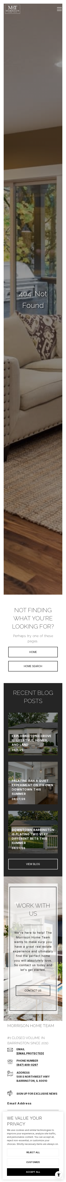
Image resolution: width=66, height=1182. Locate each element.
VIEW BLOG (33, 864)
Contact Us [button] (33, 990)
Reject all (33, 1152)
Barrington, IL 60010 (31, 1080)
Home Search (33, 666)
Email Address (19, 1103)
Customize (33, 1162)
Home (33, 652)
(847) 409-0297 (27, 1064)
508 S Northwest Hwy (33, 1076)
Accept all (33, 1172)
